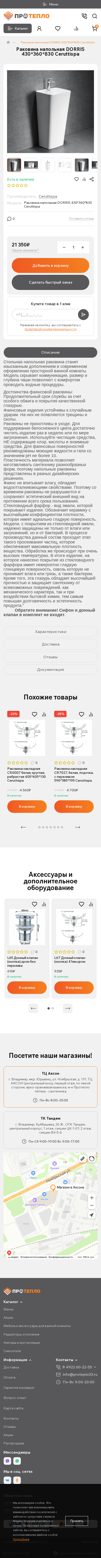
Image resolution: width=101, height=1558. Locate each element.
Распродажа (14, 1443)
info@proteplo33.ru (80, 1374)
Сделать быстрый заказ (50, 282)
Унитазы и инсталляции (22, 1342)
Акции (8, 1317)
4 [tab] (47, 827)
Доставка (11, 1367)
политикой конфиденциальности (51, 329)
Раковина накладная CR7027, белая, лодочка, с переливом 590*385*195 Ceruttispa (73, 775)
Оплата (10, 1377)
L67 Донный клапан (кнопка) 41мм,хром (69, 960)
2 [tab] (39, 827)
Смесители (12, 1351)
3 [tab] (43, 827)
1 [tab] (48, 1008)
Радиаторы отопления (21, 1334)
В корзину (27, 806)
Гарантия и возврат (19, 1387)
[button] (39, 28)
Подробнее (21, 1539)
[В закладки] (34, 714)
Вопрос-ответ (15, 1398)
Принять (76, 1521)
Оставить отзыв (81, 219)
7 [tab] (58, 827)
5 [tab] (51, 827)
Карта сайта (13, 1408)
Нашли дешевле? (25, 250)
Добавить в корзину (50, 265)
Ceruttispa (48, 196)
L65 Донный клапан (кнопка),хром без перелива (22, 962)
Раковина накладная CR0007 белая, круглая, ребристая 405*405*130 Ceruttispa (26, 775)
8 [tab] (62, 827)
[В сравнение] (44, 714)
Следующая (77, 827)
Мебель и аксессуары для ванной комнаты (37, 1326)
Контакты (11, 1418)
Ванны (9, 1309)
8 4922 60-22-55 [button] (77, 1367)
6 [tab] (54, 827)
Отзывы (10, 1426)
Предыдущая (23, 827)
